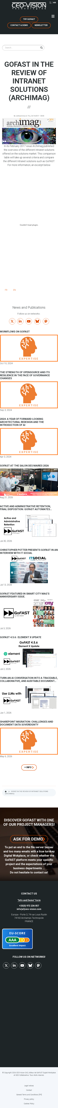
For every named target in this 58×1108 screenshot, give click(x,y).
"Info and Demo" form (29, 900)
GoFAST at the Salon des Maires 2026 (24, 465)
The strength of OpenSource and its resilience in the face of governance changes (25, 375)
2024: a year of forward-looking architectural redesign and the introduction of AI (22, 421)
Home (5, 791)
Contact (29, 1090)
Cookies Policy (29, 1103)
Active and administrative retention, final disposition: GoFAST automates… (26, 508)
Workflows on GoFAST (15, 331)
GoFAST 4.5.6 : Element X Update (20, 637)
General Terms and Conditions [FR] (29, 1095)
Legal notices (29, 1086)
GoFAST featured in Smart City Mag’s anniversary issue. (24, 595)
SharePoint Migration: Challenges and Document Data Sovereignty (26, 723)
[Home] (29, 6)
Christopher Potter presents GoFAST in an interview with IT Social (29, 551)
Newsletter (41, 25)
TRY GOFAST (29, 19)
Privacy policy (29, 1099)
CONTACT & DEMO (19, 25)
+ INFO (28, 767)
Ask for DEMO (28, 839)
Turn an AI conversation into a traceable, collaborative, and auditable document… (29, 679)
